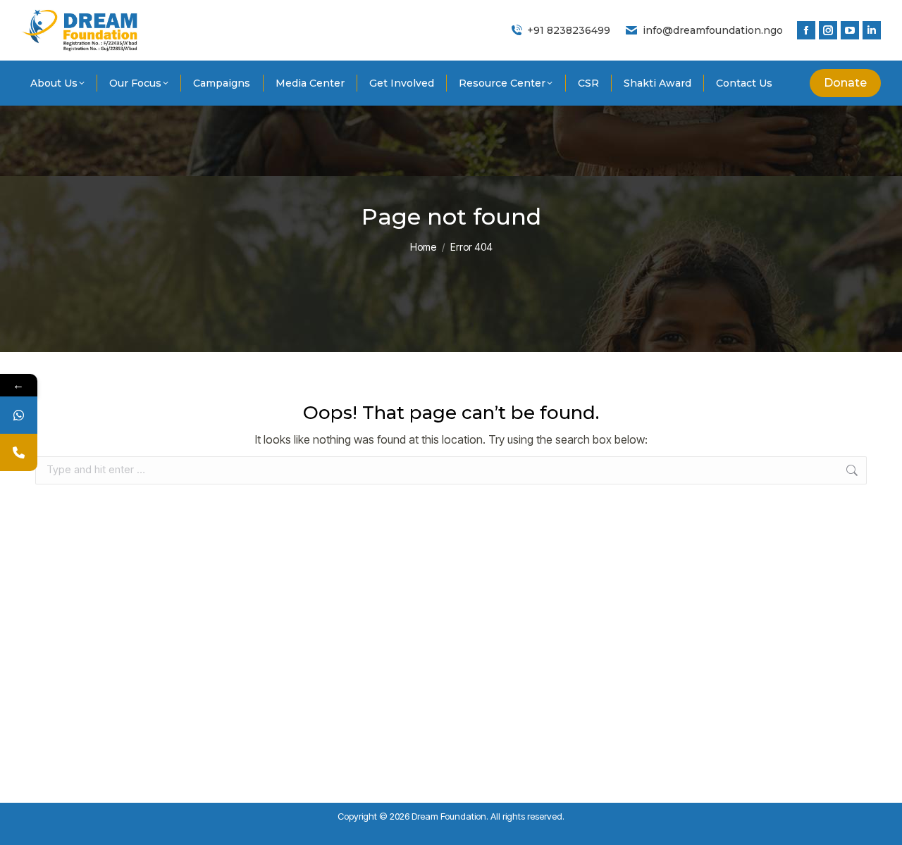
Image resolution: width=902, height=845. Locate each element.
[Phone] (18, 452)
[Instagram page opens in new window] (828, 30)
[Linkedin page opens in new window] (872, 30)
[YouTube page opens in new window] (850, 30)
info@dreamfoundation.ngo (713, 30)
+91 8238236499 (568, 30)
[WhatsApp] (18, 415)
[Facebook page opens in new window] (806, 30)
